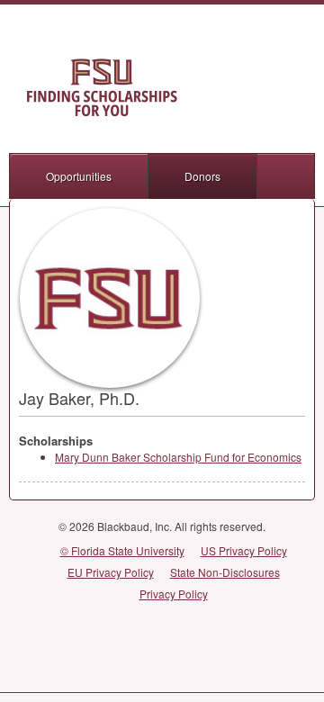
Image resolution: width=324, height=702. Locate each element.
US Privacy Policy (244, 550)
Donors (202, 176)
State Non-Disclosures (225, 572)
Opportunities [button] (79, 176)
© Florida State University (122, 550)
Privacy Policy (174, 593)
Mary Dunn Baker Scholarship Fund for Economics (178, 456)
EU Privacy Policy (111, 572)
